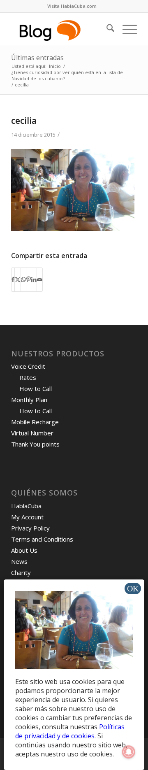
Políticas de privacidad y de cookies (70, 731)
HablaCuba (26, 506)
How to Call (35, 388)
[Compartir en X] (18, 279)
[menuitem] (72, 6)
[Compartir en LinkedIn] (34, 279)
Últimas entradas (37, 57)
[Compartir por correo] (39, 279)
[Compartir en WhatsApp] (23, 279)
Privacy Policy (30, 528)
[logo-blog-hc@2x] (61, 29)
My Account (27, 517)
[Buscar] (106, 29)
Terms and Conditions (42, 539)
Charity (21, 572)
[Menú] (125, 29)
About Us (24, 550)
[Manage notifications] (128, 751)
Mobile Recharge (35, 422)
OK (133, 588)
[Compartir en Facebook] (13, 279)
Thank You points (35, 444)
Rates (27, 377)
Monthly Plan (29, 399)
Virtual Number (32, 433)
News (19, 561)
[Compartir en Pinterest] (28, 279)
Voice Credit (28, 366)
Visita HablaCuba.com (72, 6)
